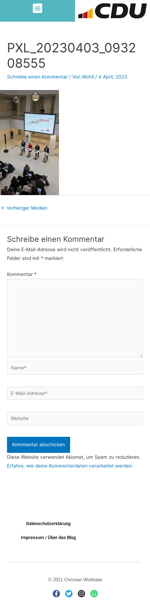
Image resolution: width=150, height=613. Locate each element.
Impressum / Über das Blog (48, 537)
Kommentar (22, 274)
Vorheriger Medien (24, 208)
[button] (37, 8)
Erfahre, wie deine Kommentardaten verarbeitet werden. (70, 466)
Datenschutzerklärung (48, 523)
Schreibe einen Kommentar (37, 77)
